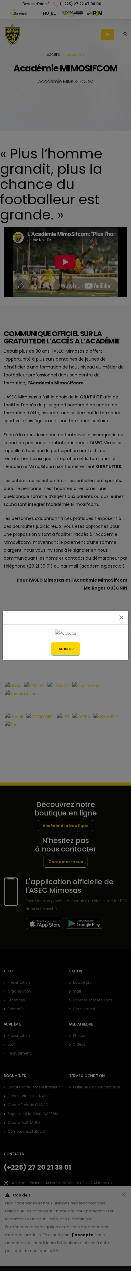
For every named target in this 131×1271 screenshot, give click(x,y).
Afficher (66, 649)
